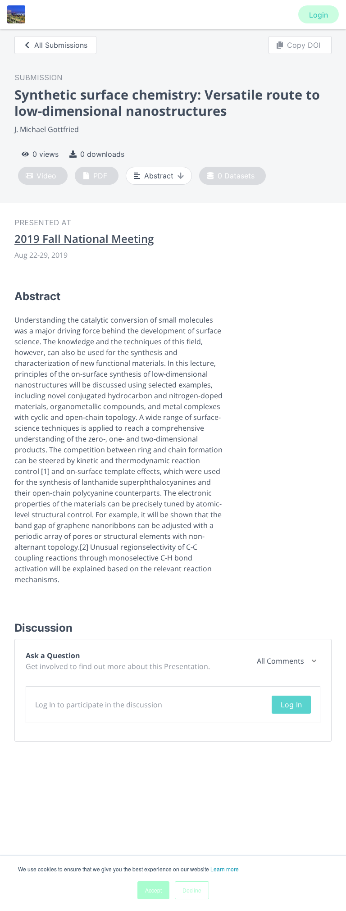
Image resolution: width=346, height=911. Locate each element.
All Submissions (60, 45)
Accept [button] (153, 890)
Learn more (224, 869)
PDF (100, 175)
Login (318, 14)
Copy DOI (303, 45)
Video (46, 175)
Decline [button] (191, 890)
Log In (291, 704)
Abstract (158, 175)
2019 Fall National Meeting (84, 239)
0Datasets (236, 175)
